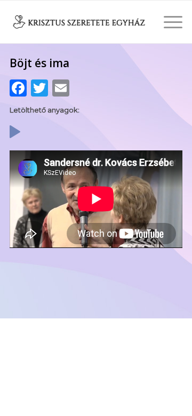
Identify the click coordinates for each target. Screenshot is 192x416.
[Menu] (167, 22)
